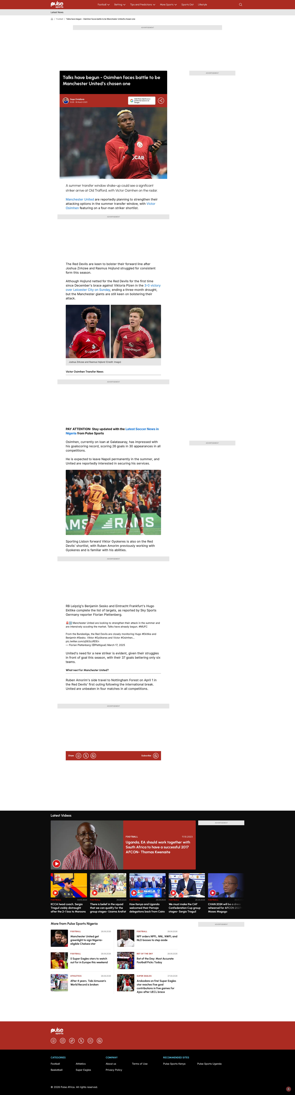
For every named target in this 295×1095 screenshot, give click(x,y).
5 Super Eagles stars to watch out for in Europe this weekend (89, 960)
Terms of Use (140, 1063)
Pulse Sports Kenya (174, 1063)
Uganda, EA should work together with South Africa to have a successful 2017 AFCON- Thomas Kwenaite (158, 847)
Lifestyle (202, 4)
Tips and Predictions (141, 4)
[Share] (161, 101)
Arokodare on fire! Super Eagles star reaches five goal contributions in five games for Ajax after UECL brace (156, 986)
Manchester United (80, 199)
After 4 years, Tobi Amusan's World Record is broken (88, 982)
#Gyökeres (101, 637)
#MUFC (143, 626)
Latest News (57, 12)
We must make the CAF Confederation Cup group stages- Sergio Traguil (185, 908)
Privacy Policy (114, 1069)
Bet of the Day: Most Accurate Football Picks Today (155, 960)
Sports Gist (187, 4)
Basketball (57, 1069)
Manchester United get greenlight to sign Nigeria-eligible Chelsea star (86, 940)
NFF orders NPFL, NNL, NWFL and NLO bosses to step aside (157, 938)
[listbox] (147, 894)
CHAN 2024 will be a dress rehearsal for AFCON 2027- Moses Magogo (225, 908)
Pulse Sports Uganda (209, 1063)
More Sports (166, 4)
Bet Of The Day (145, 954)
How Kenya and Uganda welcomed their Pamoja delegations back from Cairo (147, 908)
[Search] (241, 4)
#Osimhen (126, 637)
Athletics (75, 976)
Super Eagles (144, 976)
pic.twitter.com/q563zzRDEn (82, 641)
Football (102, 4)
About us (111, 1063)
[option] (69, 894)
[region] (147, 894)
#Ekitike (146, 633)
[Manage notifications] (288, 1089)
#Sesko (81, 637)
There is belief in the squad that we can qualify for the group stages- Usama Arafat (108, 908)
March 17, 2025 (116, 645)
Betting (118, 4)
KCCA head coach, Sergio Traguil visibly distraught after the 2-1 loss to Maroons (68, 908)
